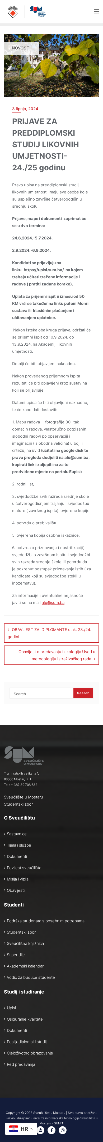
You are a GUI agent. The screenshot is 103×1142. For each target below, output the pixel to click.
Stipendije (16, 954)
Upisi (11, 1007)
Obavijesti (16, 890)
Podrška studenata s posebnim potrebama (46, 920)
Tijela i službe (19, 845)
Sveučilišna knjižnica (25, 943)
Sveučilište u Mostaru (23, 797)
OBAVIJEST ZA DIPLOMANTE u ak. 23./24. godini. (49, 633)
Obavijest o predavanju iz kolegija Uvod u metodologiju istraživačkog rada (56, 655)
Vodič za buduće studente (31, 977)
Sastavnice (17, 833)
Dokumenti (17, 856)
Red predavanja (21, 1064)
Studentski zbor (18, 804)
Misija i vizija (18, 879)
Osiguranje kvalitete (25, 1019)
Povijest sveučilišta (24, 867)
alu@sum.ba (53, 602)
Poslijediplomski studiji (27, 1041)
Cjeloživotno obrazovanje (30, 1053)
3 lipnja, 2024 (25, 108)
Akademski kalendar (25, 966)
